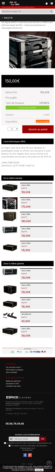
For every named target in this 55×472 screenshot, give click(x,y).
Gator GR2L (25, 185)
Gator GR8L (25, 214)
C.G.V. (24, 464)
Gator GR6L (25, 199)
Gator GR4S (25, 228)
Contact (30, 464)
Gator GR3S (25, 243)
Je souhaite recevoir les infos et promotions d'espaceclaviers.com (28, 443)
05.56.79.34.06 (15, 423)
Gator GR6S (26, 285)
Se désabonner (27, 450)
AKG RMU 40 (26, 314)
